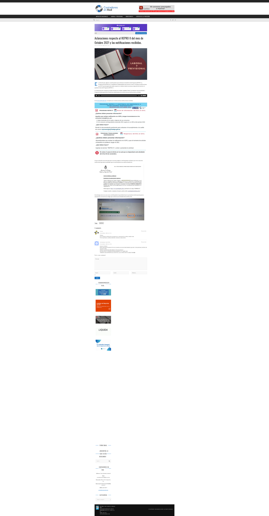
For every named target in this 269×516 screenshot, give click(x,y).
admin (106, 45)
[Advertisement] (103, 375)
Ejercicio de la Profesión (143, 16)
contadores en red (159, 509)
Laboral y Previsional (117, 16)
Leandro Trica (126, 90)
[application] (121, 95)
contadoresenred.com (103, 490)
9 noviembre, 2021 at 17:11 (105, 233)
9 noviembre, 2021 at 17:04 (105, 244)
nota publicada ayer (101, 100)
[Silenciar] (141, 95)
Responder (143, 231)
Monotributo (129, 16)
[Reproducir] (96, 95)
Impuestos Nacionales (102, 16)
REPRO (101, 223)
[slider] (144, 95)
